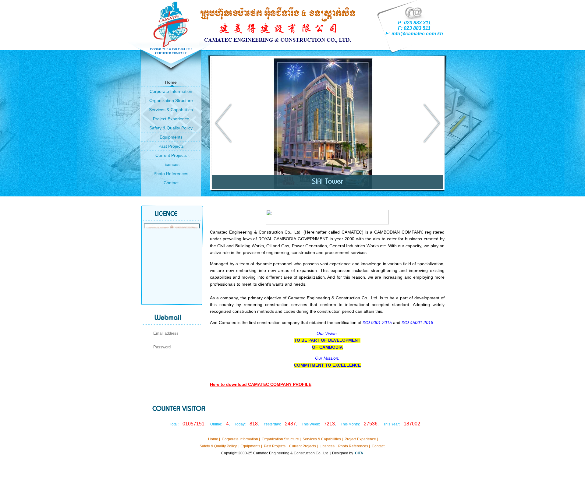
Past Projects (171, 146)
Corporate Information (171, 91)
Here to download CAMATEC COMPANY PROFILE (260, 384)
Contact (171, 182)
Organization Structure (171, 100)
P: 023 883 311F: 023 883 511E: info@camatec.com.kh (414, 28)
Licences (170, 164)
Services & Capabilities (171, 109)
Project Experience (171, 118)
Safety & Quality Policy (171, 127)
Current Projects (171, 155)
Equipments (171, 137)
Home (171, 82)
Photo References (171, 173)
